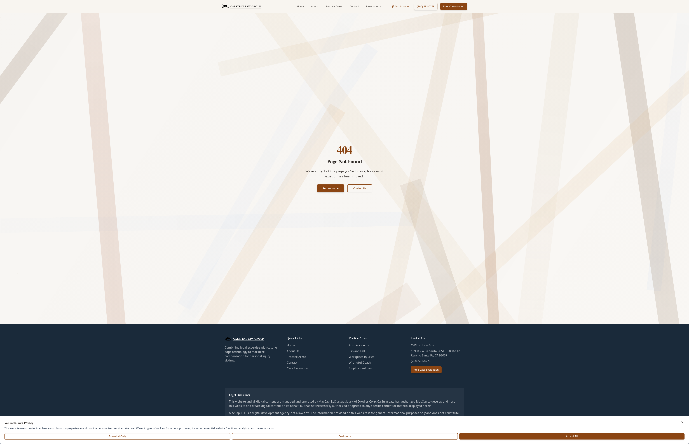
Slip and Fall (357, 351)
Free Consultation (453, 6)
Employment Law (360, 368)
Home (300, 6)
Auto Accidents (359, 345)
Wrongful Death (360, 363)
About (314, 6)
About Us (293, 351)
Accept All (572, 436)
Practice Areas (334, 6)
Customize (345, 436)
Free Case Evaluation (426, 369)
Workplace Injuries (361, 357)
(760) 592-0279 (425, 6)
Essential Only (117, 436)
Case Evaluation (297, 368)
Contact (354, 6)
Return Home (331, 188)
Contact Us (359, 188)
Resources (372, 6)
